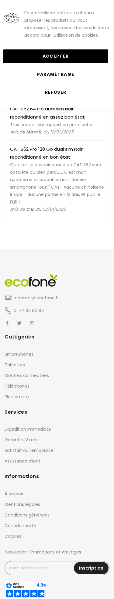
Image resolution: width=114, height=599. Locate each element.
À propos (14, 494)
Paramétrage (55, 74)
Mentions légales (22, 504)
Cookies (13, 536)
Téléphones (17, 386)
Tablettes (15, 365)
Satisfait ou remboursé (29, 450)
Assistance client (22, 461)
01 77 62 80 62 (29, 311)
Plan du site (17, 397)
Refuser (55, 92)
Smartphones (19, 354)
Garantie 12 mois (22, 440)
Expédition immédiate (28, 429)
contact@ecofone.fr (36, 298)
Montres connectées (27, 375)
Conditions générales (27, 515)
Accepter (56, 56)
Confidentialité (20, 526)
